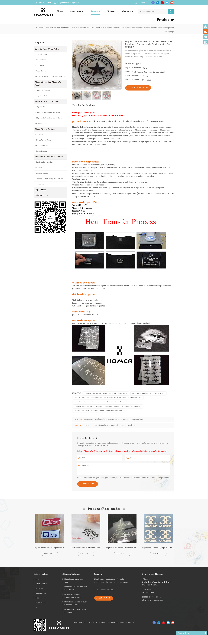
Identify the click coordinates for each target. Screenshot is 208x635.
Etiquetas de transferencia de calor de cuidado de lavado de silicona (100, 402)
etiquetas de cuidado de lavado (48, 112)
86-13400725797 (45, 3)
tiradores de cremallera (44, 162)
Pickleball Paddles (42, 195)
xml (37, 607)
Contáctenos (127, 11)
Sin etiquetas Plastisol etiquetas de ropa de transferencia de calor (98, 411)
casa (37, 579)
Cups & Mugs (40, 189)
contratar (103, 598)
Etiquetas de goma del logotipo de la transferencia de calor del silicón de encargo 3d (158, 548)
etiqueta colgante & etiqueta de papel (48, 83)
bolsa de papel (41, 54)
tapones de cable (42, 173)
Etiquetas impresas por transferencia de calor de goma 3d (106, 393)
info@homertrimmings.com (68, 3)
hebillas (39, 168)
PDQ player (40, 65)
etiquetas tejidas (42, 107)
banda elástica (41, 151)
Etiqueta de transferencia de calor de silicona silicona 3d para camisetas (122, 548)
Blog (37, 598)
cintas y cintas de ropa (45, 129)
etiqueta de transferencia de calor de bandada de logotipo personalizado (113, 419)
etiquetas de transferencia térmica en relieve (148, 393)
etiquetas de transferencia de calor (86, 28)
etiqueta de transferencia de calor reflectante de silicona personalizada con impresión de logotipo (126, 451)
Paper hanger (41, 71)
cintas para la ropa (43, 140)
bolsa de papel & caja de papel (48, 49)
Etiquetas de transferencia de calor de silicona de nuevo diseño (110, 425)
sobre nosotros (77, 11)
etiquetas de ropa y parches (57, 28)
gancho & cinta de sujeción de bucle (49, 179)
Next (179, 536)
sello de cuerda (42, 145)
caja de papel (41, 60)
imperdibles (40, 184)
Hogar (60, 11)
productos (40, 588)
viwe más (48, 554)
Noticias (111, 11)
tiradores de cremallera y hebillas (49, 156)
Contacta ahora (137, 88)
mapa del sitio (41, 602)
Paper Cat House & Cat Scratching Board (50, 76)
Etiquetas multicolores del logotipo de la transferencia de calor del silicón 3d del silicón (50, 548)
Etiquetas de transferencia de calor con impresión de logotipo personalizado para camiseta (108, 406)
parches (39, 123)
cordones (39, 134)
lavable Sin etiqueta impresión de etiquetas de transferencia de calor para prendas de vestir (108, 397)
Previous (28, 536)
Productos (95, 11)
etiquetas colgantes (43, 90)
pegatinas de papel (43, 96)
